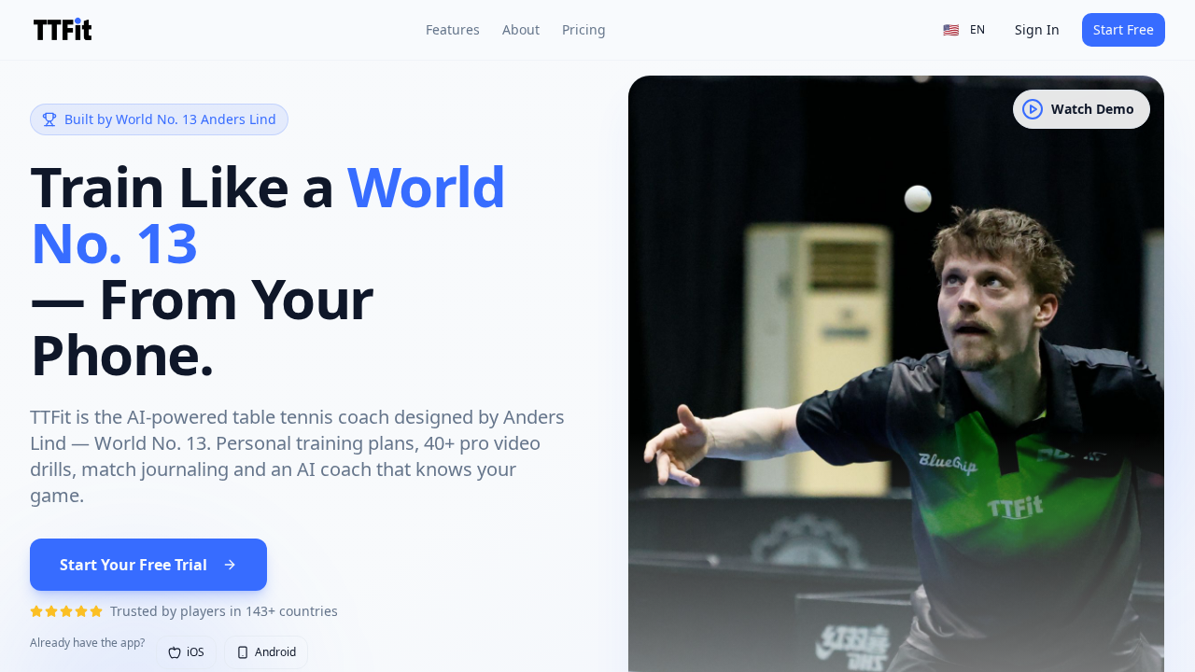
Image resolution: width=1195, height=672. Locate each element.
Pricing (584, 29)
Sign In (1037, 29)
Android (275, 652)
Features (453, 29)
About (521, 29)
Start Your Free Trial (133, 564)
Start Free (1123, 29)
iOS (195, 652)
